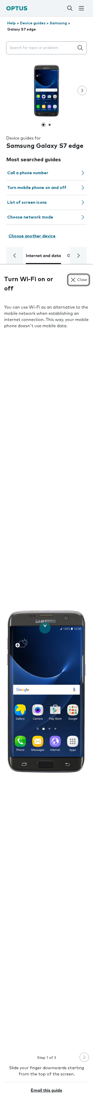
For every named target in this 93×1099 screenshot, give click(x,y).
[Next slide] (82, 90)
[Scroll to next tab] (78, 255)
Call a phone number (27, 173)
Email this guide (46, 1090)
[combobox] (41, 48)
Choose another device (32, 236)
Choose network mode (30, 217)
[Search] (70, 8)
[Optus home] (16, 8)
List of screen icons (27, 202)
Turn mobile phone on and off (36, 188)
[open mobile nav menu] (81, 8)
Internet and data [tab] (43, 256)
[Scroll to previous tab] (14, 255)
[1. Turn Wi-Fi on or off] (46, 691)
